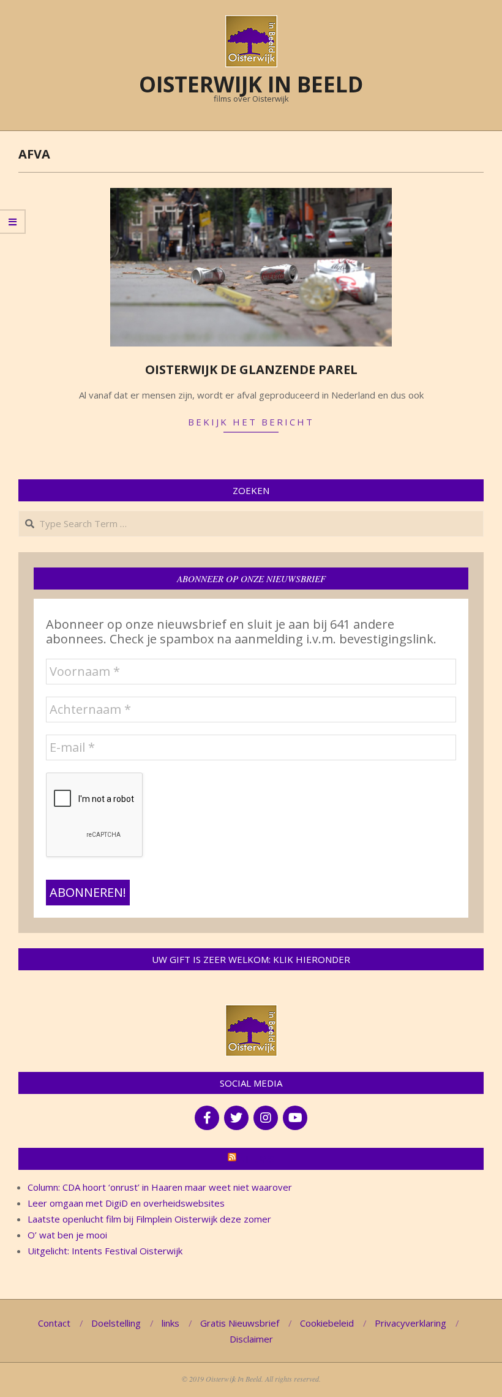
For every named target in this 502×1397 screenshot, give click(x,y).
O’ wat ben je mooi (67, 1235)
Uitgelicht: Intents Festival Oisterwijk (105, 1251)
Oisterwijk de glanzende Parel (251, 369)
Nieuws (256, 1159)
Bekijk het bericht (251, 422)
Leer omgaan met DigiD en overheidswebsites (126, 1203)
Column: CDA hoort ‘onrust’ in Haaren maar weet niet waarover (160, 1187)
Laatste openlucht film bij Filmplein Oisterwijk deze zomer (149, 1219)
